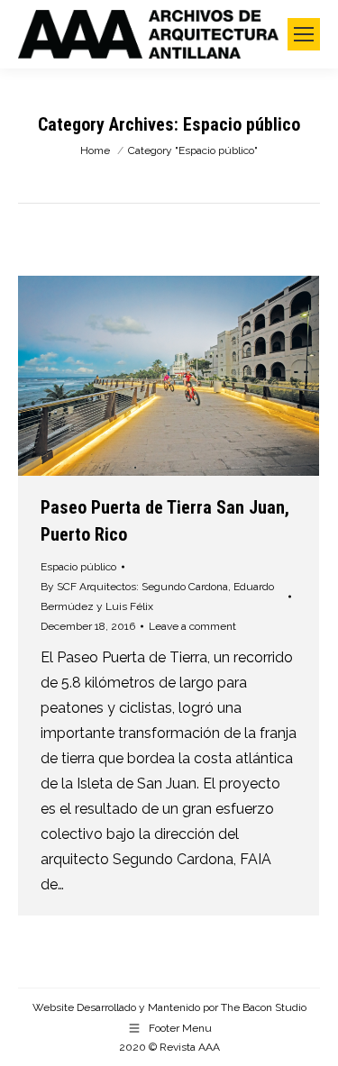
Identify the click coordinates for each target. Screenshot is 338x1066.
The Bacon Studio (263, 1007)
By (157, 596)
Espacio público (78, 566)
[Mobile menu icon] (304, 34)
